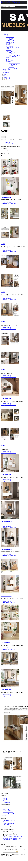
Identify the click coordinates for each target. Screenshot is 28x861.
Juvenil (5, 801)
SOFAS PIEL (9, 48)
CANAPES (11, 54)
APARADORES (10, 41)
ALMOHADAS (12, 56)
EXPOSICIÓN (6, 69)
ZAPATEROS (12, 65)
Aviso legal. (6, 809)
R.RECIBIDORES (6, 398)
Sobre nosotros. (7, 810)
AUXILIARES (10, 61)
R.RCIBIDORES (6, 197)
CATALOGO (7, 34)
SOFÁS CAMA (9, 46)
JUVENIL (8, 50)
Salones (5, 799)
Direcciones (6, 824)
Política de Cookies (8, 812)
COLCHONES (12, 52)
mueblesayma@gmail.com (8, 2)
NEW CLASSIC (10, 60)
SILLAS (10, 39)
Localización (6, 72)
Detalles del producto (9, 143)
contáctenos (6, 71)
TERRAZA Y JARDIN (11, 68)
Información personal (9, 820)
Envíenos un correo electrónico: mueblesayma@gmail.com (12, 839)
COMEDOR (10, 37)
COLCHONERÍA (11, 51)
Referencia (4, 153)
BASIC (3, 244)
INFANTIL (8, 59)
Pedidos (5, 822)
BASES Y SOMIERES (14, 55)
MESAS (11, 38)
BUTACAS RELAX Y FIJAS (12, 47)
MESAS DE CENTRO (14, 63)
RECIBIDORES (13, 64)
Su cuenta (3, 815)
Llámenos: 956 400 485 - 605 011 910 (12, 837)
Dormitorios (6, 802)
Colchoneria (6, 798)
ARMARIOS (9, 43)
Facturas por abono (8, 823)
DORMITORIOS (10, 42)
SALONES (8, 35)
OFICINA (8, 58)
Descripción (6, 142)
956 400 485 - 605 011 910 (7, 1)
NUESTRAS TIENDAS (9, 813)
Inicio (4, 33)
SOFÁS (8, 44)
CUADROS (11, 67)
